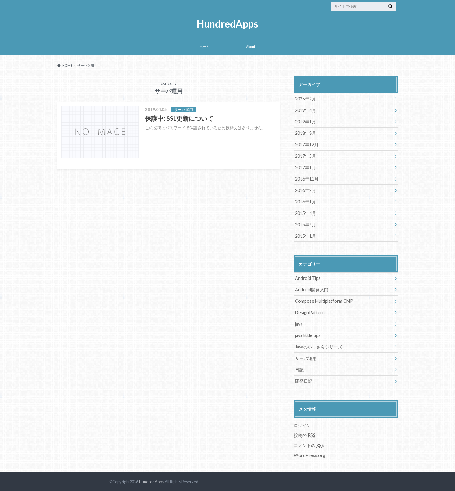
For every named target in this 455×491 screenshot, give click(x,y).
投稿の (304, 435)
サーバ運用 (306, 358)
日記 (299, 369)
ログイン (302, 425)
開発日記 (303, 381)
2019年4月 (305, 110)
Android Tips (308, 278)
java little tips (308, 335)
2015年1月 (305, 236)
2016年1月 (305, 201)
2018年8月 (305, 133)
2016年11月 (306, 178)
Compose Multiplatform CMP (324, 301)
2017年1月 (305, 167)
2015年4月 (305, 213)
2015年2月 (305, 224)
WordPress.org (309, 455)
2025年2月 (305, 98)
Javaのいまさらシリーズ (318, 346)
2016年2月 (305, 190)
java (298, 324)
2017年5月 (305, 156)
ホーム (204, 47)
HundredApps (227, 24)
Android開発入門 (311, 289)
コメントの (309, 445)
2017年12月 (306, 144)
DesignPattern (310, 312)
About (250, 47)
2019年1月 (305, 121)
